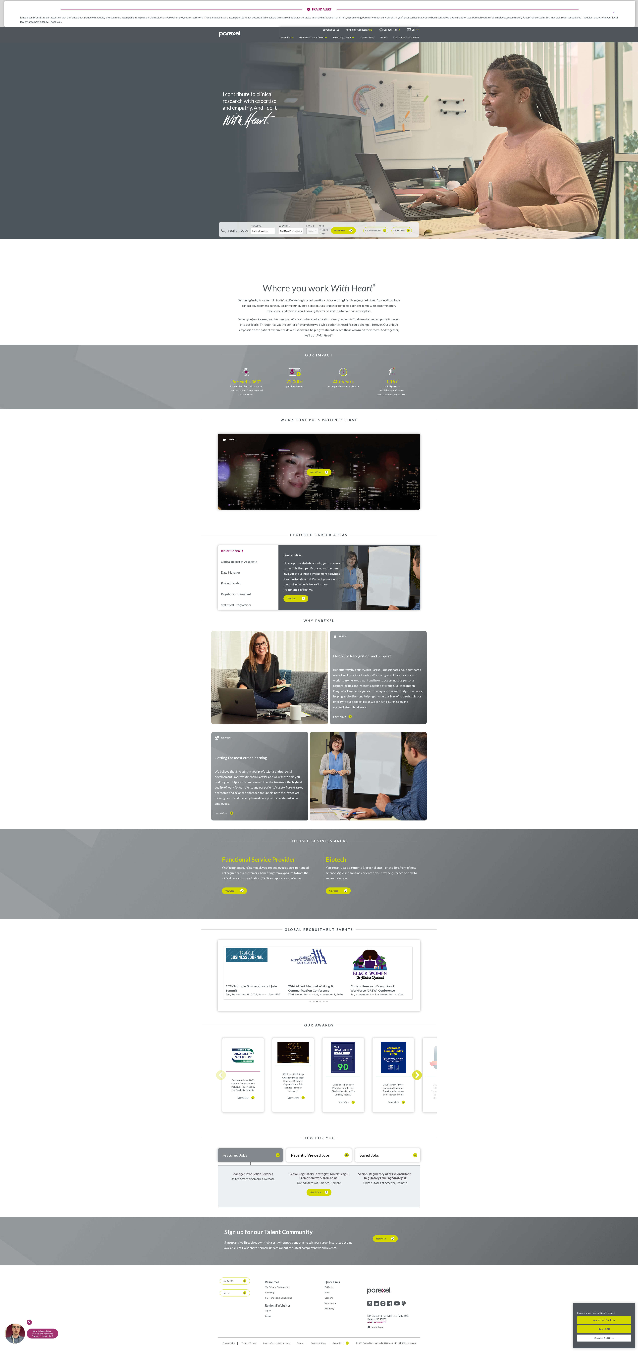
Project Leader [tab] (231, 583)
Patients (328, 1287)
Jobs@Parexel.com (534, 17)
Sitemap (300, 1343)
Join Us (226, 1293)
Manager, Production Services (252, 1174)
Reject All (604, 1329)
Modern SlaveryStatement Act (276, 1343)
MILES (325, 230)
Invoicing (269, 1292)
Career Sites (390, 29)
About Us (285, 37)
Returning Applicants (357, 29)
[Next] (417, 1075)
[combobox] (291, 231)
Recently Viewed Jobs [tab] (310, 1155)
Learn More (339, 717)
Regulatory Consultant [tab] (236, 594)
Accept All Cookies (604, 1320)
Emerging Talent (342, 37)
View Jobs (291, 598)
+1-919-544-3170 (376, 1322)
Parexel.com (377, 1327)
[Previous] (221, 1075)
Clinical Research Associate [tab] (239, 561)
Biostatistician (293, 555)
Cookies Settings (318, 1343)
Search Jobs (339, 230)
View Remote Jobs (373, 230)
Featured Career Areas (311, 37)
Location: (284, 226)
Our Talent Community (406, 37)
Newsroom (330, 1303)
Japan (268, 1310)
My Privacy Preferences (277, 1287)
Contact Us (228, 1281)
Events (384, 37)
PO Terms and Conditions (278, 1297)
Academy (329, 1308)
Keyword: (256, 226)
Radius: (310, 226)
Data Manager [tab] (230, 572)
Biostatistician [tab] (230, 551)
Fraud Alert (338, 1343)
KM (323, 233)
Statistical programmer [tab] (236, 605)
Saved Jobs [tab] (369, 1155)
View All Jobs (399, 230)
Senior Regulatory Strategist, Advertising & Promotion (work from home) (319, 1176)
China (268, 1315)
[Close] (631, 1308)
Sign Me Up (381, 1238)
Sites (327, 1292)
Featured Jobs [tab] (234, 1155)
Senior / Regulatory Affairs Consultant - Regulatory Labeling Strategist (385, 1176)
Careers (328, 1297)
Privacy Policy (229, 1343)
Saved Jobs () (331, 29)
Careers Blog (367, 37)
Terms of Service (249, 1343)
